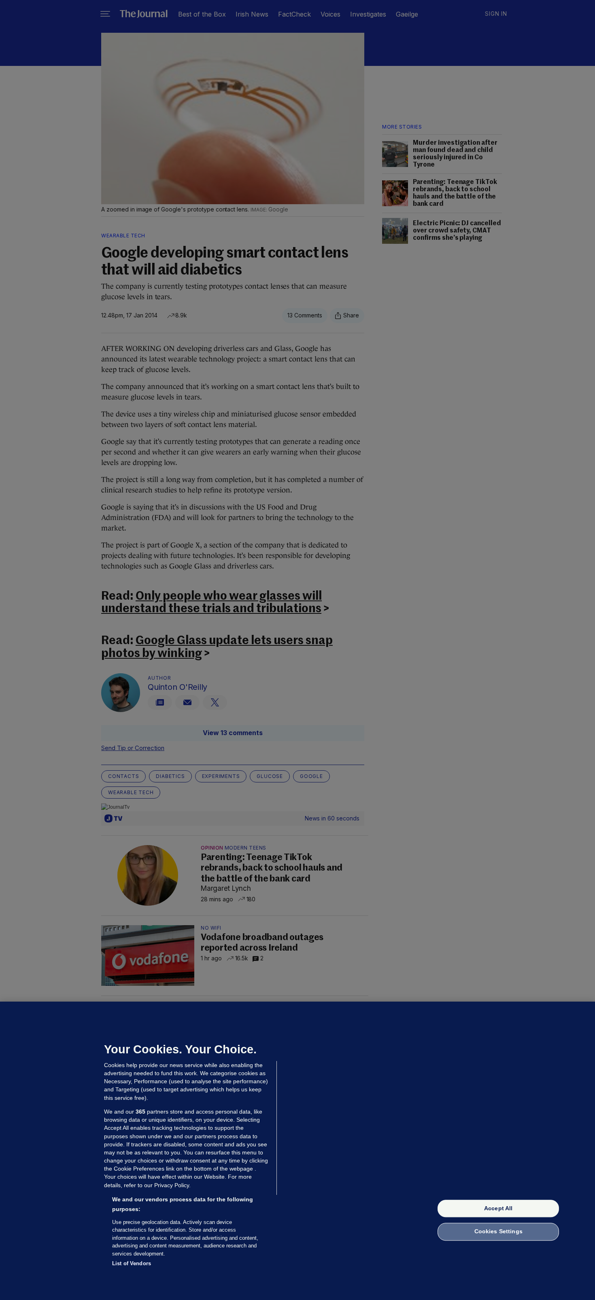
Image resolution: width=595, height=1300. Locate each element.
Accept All (498, 1208)
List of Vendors (131, 1263)
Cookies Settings (498, 1231)
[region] (297, 1151)
